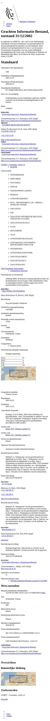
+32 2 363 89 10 (7, 490)
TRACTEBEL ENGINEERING (13, 291)
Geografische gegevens (18, 271)
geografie (13, 167)
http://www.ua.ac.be (8, 569)
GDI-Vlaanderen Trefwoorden (12, 269)
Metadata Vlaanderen (27, 22)
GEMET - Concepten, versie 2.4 (13, 165)
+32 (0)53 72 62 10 (8, 131)
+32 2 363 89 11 (7, 494)
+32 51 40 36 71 (7, 536)
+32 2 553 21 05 (7, 135)
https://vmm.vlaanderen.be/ (11, 140)
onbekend (4, 540)
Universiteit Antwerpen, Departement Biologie (19, 114)
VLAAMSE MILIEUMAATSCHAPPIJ (16, 125)
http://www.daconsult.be (10, 499)
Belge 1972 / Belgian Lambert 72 (18, 429)
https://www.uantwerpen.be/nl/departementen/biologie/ (21, 121)
